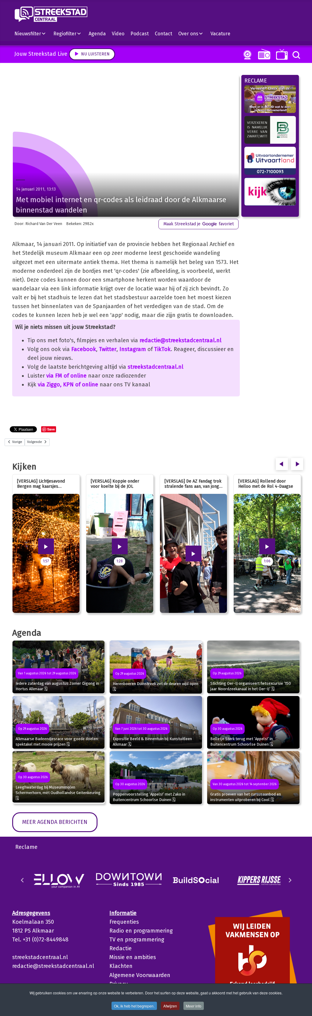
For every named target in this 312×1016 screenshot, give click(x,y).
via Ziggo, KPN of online (68, 384)
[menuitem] (32, 33)
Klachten (121, 966)
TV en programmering (136, 939)
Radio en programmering (141, 930)
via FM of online (66, 375)
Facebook (83, 349)
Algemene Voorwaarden (139, 975)
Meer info (193, 1005)
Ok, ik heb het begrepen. (134, 1005)
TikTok (162, 349)
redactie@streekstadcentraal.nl (181, 340)
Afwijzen (170, 1005)
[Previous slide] (22, 880)
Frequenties (124, 922)
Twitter (107, 349)
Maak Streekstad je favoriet (198, 224)
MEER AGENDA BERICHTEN (54, 822)
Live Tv (281, 54)
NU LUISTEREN (263, 54)
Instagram (132, 349)
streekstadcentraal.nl (155, 367)
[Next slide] (289, 880)
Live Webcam (246, 54)
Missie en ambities (132, 957)
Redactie (120, 948)
